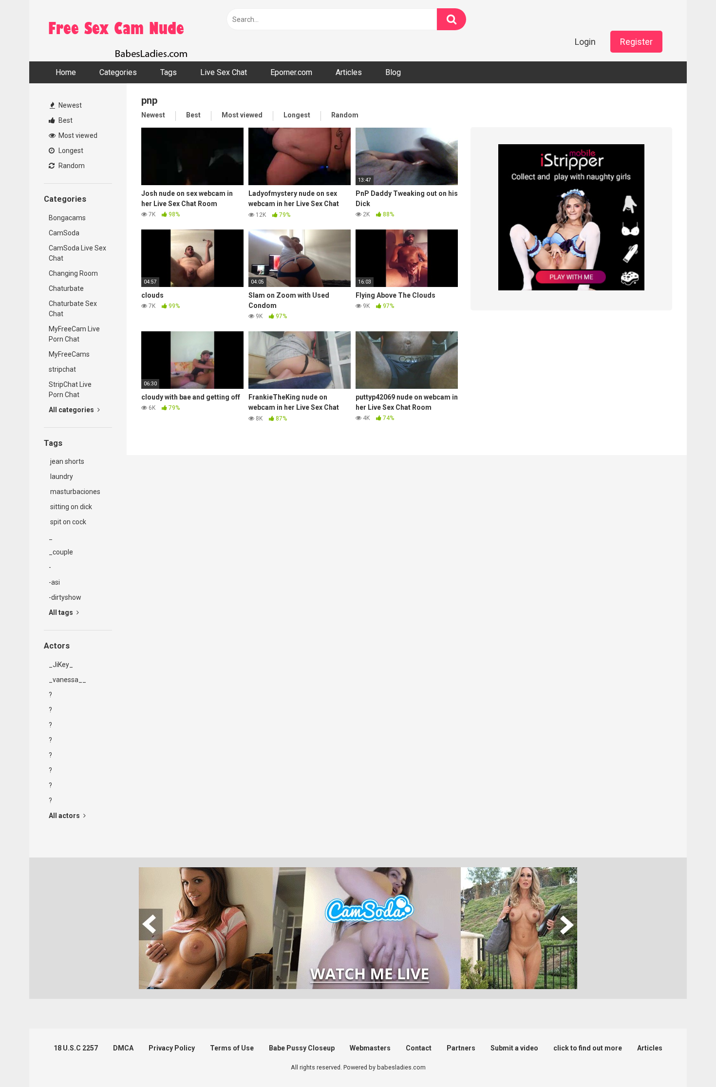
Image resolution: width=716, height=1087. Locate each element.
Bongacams (67, 218)
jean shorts (66, 461)
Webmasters (370, 1048)
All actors (65, 816)
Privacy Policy (172, 1048)
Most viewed (77, 135)
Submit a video (514, 1048)
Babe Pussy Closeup (302, 1048)
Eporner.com (291, 72)
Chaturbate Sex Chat (73, 309)
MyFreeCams (69, 354)
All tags (62, 612)
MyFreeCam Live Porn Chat (74, 334)
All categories (72, 410)
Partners (461, 1048)
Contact (419, 1048)
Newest (69, 105)
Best (65, 120)
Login (585, 42)
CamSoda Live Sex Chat (77, 253)
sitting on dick (70, 507)
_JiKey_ (61, 664)
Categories (118, 72)
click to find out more (587, 1048)
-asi (54, 582)
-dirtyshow (65, 597)
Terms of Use (232, 1048)
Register (636, 42)
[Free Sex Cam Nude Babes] (117, 30)
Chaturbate (66, 288)
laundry (61, 476)
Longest (70, 150)
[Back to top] (683, 1058)
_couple (61, 552)
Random (71, 166)
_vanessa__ (67, 680)
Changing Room (73, 273)
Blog (393, 72)
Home (66, 72)
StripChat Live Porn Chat (70, 390)
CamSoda (64, 233)
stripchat (62, 369)
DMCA (123, 1048)
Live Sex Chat (223, 72)
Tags (168, 72)
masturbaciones (74, 492)
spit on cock (67, 522)
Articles (349, 72)
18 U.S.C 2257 (76, 1048)
